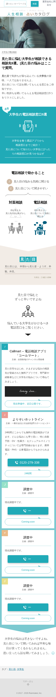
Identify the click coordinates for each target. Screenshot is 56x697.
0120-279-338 (29, 462)
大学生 (20, 669)
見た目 (12, 669)
